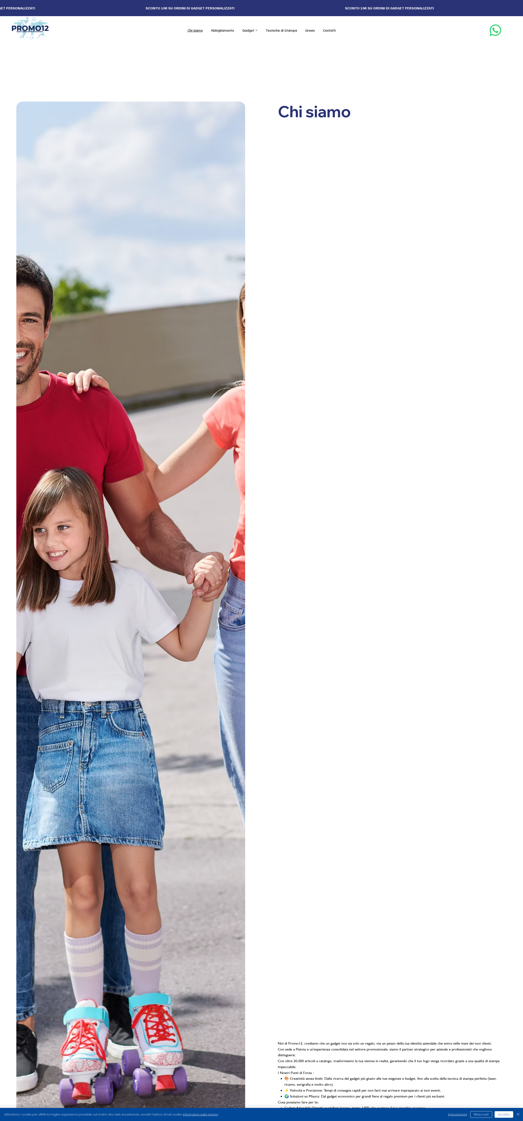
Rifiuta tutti (481, 1114)
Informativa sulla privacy (200, 1114)
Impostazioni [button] (457, 1114)
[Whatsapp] (495, 30)
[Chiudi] (518, 1114)
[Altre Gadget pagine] (256, 30)
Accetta (504, 1114)
